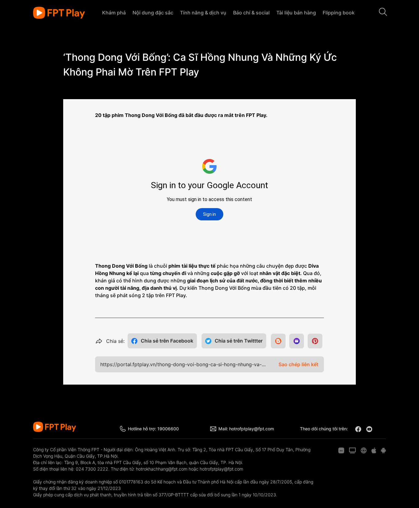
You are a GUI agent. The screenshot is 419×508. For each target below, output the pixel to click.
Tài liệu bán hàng (296, 13)
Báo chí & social (251, 13)
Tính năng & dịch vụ (203, 13)
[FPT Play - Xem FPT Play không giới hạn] (59, 13)
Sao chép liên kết (298, 364)
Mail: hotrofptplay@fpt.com (246, 428)
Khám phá (114, 13)
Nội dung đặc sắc (153, 13)
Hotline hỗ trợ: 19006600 (153, 428)
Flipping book (339, 13)
